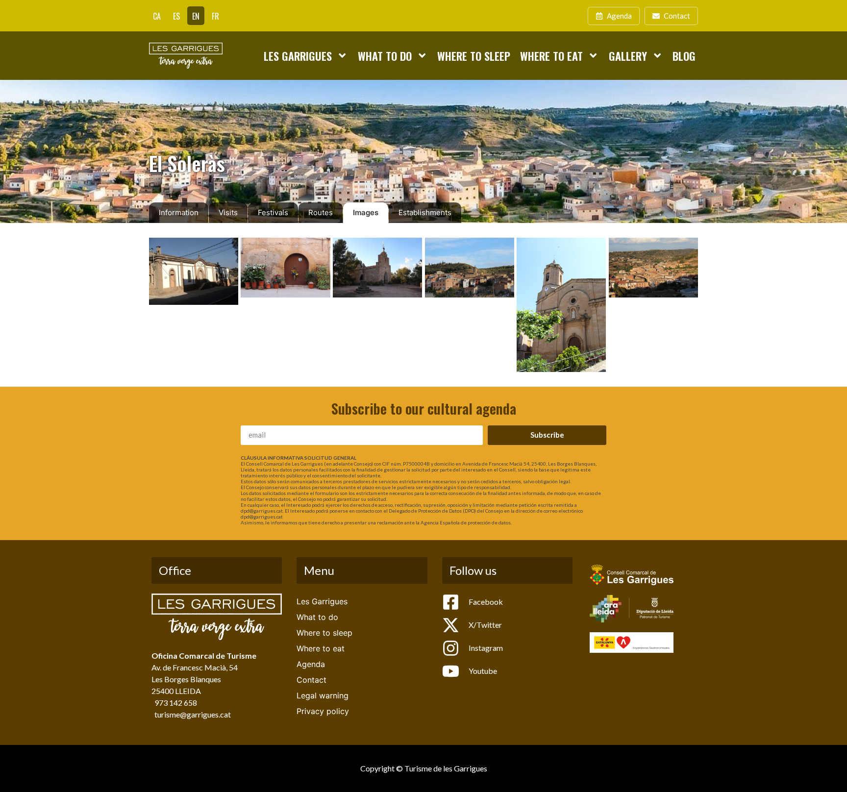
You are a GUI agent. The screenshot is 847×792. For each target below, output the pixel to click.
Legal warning (323, 695)
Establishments (425, 212)
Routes (320, 212)
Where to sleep (473, 56)
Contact (311, 680)
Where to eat (551, 56)
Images (365, 212)
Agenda (311, 664)
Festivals (273, 212)
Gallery (628, 56)
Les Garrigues (298, 56)
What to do (385, 56)
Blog (684, 56)
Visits (228, 212)
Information (179, 212)
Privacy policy (323, 711)
